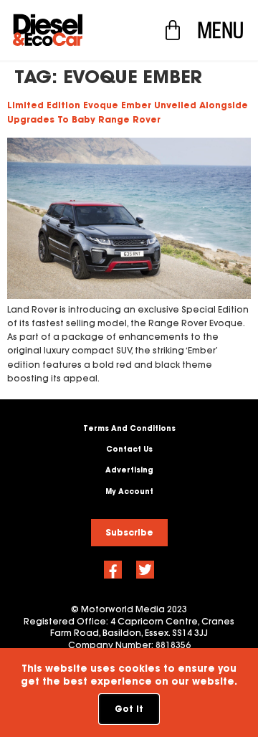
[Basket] (172, 30)
